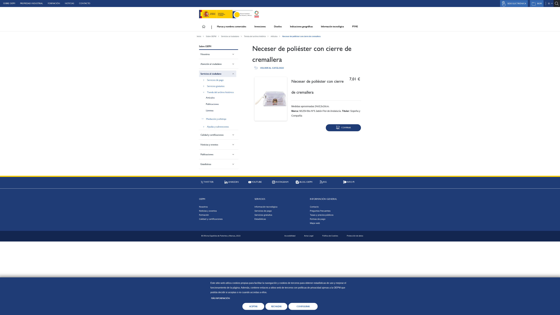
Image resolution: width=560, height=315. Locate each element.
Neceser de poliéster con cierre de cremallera (301, 36)
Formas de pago (317, 219)
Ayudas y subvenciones (218, 126)
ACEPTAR (253, 306)
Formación (54, 3)
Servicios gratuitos (215, 86)
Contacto (84, 3)
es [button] (549, 3)
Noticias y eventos (209, 144)
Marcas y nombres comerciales (231, 26)
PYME (355, 26)
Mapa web (315, 223)
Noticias (69, 3)
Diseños (278, 26)
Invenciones (260, 26)
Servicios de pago (215, 80)
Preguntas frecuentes (320, 211)
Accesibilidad (289, 236)
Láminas (210, 110)
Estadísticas (206, 164)
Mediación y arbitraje (216, 119)
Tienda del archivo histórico (255, 36)
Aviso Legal (308, 236)
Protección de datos (355, 236)
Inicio (199, 36)
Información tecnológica (332, 26)
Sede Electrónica (516, 3)
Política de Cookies (330, 236)
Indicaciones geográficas (301, 26)
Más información (220, 298)
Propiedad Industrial (31, 3)
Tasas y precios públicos (321, 215)
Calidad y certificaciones (212, 134)
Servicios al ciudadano (230, 36)
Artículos (274, 36)
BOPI (539, 3)
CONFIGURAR (303, 306)
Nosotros (205, 54)
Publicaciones (212, 104)
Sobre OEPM (9, 3)
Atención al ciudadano (211, 64)
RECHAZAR (276, 306)
